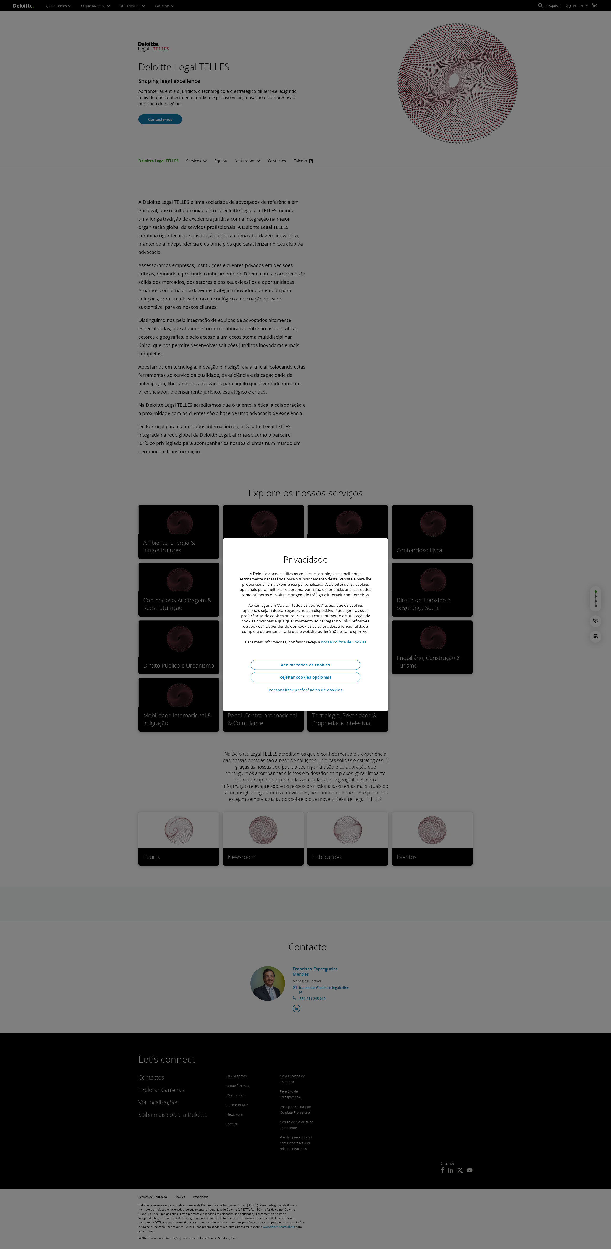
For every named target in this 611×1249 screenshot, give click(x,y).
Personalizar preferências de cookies (305, 690)
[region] (305, 624)
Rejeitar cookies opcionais (305, 677)
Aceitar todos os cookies (305, 664)
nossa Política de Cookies (343, 641)
